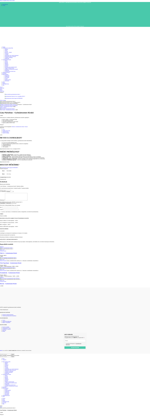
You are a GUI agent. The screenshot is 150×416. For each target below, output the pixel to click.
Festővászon (7, 75)
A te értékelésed (3, 191)
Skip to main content (11, 0)
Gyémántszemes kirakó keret (10, 71)
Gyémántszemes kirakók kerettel (11, 67)
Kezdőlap (2, 104)
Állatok (6, 50)
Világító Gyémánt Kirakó (9, 68)
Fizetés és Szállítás (5, 327)
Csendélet (6, 54)
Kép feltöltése (2, 203)
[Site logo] (4, 24)
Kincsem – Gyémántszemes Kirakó (8, 283)
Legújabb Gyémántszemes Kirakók (11, 69)
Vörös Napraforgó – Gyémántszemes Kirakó (10, 263)
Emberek (6, 66)
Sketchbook (7, 80)
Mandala (6, 62)
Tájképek (6, 49)
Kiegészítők (7, 58)
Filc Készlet (7, 77)
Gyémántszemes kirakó (8, 104)
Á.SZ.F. (3, 320)
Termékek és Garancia (6, 329)
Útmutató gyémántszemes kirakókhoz (9, 315)
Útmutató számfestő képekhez (7, 314)
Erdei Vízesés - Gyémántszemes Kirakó (7, 109)
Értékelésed (2, 200)
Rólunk (3, 331)
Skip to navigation (3, 0)
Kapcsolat (4, 330)
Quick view (2, 249)
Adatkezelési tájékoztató (6, 321)
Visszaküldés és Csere (6, 328)
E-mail (1, 209)
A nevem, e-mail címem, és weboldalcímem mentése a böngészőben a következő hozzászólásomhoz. (19, 211)
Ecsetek (6, 78)
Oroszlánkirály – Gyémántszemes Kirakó (10, 272)
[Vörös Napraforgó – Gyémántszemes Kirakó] (8, 257)
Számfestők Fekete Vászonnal (10, 56)
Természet (6, 53)
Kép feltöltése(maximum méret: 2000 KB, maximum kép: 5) (11, 202)
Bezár (1, 406)
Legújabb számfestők (9, 57)
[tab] (3, 129)
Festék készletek (8, 79)
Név (1, 207)
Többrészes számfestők (9, 371)
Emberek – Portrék (8, 52)
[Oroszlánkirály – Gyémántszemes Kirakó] (7, 267)
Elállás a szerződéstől (6, 322)
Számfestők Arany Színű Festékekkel (11, 55)
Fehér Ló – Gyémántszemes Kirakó (8, 253)
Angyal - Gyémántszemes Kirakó (6, 106)
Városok (6, 51)
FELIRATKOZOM (75, 347)
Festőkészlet (7, 76)
